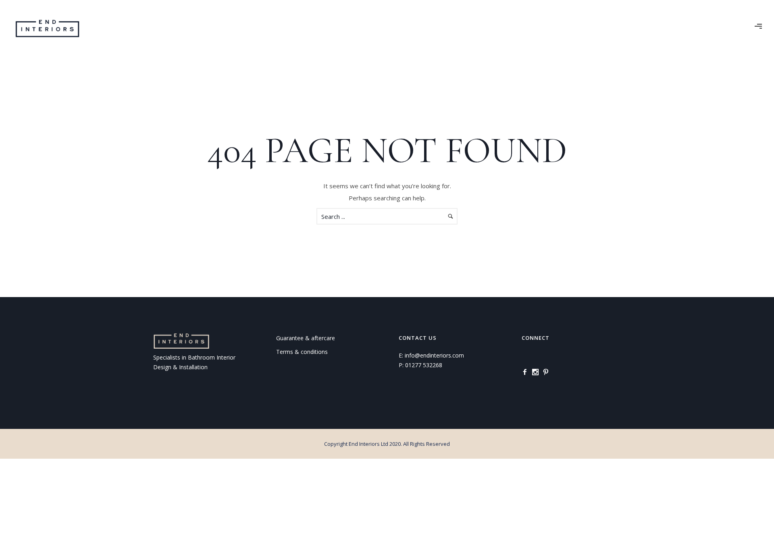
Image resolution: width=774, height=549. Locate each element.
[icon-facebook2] (527, 372)
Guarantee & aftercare (305, 338)
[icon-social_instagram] (537, 372)
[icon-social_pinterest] (548, 372)
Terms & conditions (302, 352)
